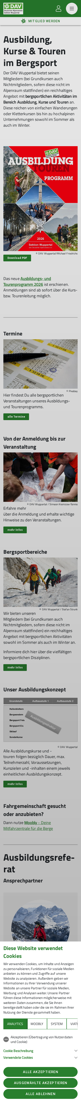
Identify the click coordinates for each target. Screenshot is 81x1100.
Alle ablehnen (40, 1094)
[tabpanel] (40, 1046)
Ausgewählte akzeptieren (41, 1083)
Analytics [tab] (15, 1023)
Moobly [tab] (37, 1023)
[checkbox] (40, 1039)
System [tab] (57, 1023)
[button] (40, 1050)
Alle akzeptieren (40, 1072)
